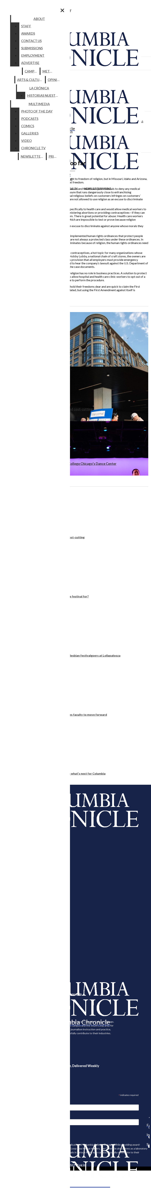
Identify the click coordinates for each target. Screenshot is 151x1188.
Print (54, 156)
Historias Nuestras (44, 95)
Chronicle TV (33, 148)
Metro (48, 71)
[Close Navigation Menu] (62, 10)
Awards (28, 33)
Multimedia (39, 104)
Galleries (29, 133)
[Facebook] (148, 1117)
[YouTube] (148, 1146)
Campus (31, 71)
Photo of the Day (36, 111)
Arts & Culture (30, 80)
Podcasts (29, 119)
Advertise (30, 63)
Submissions (32, 48)
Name (10, 1117)
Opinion (55, 80)
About (39, 19)
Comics (27, 126)
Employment (32, 55)
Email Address (15, 1102)
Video (26, 141)
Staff (26, 26)
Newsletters (32, 156)
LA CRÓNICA (39, 88)
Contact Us (31, 41)
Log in (81, 1165)
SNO (72, 1165)
